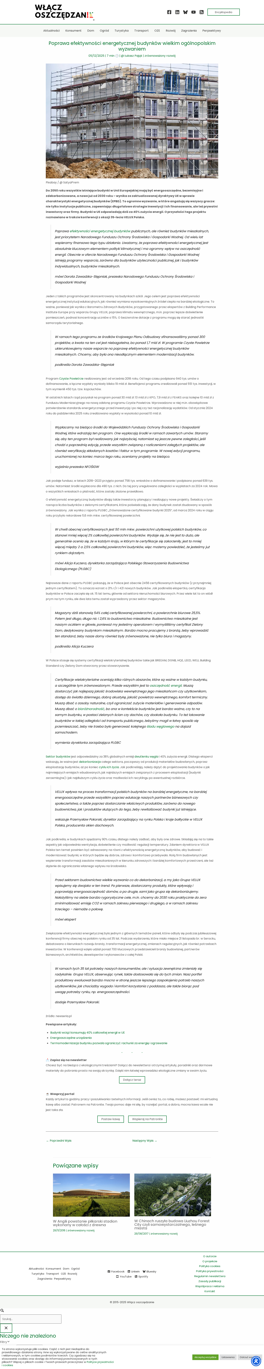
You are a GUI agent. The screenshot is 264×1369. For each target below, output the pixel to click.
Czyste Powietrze (71, 379)
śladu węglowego (160, 726)
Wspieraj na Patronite (147, 1119)
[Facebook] (169, 12)
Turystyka (37, 1273)
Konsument (53, 1268)
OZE (63, 1273)
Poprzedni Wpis (58, 1141)
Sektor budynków (58, 756)
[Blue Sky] (185, 12)
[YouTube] (193, 12)
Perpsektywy (62, 1279)
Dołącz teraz (132, 1080)
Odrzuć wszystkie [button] (250, 1357)
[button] (223, 12)
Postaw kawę (110, 1119)
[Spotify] (201, 12)
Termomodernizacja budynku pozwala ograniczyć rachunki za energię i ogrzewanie (108, 1043)
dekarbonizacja (90, 762)
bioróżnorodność (91, 709)
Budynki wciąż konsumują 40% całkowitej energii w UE (87, 1033)
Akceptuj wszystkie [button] (205, 1357)
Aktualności (36, 1268)
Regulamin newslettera (209, 1276)
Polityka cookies (209, 1266)
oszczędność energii (166, 685)
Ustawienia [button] (228, 1357)
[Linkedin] (177, 12)
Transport (52, 1273)
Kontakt (210, 1291)
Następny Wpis (144, 1141)
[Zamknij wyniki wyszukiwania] (6, 1328)
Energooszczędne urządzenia (71, 1038)
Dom (66, 1268)
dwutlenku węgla (146, 756)
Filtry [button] (9, 1342)
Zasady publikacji (209, 1281)
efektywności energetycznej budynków (100, 231)
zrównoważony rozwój (160, 56)
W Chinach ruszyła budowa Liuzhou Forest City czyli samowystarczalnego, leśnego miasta (172, 1224)
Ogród (75, 1268)
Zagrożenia (44, 1279)
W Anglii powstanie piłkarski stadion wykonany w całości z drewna (85, 1223)
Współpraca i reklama (209, 1286)
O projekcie (209, 1261)
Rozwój (72, 1273)
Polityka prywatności (209, 1271)
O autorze (210, 1256)
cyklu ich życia (109, 767)
